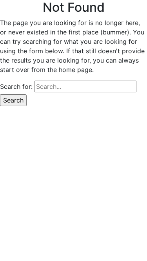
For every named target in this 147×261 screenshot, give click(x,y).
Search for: (16, 86)
